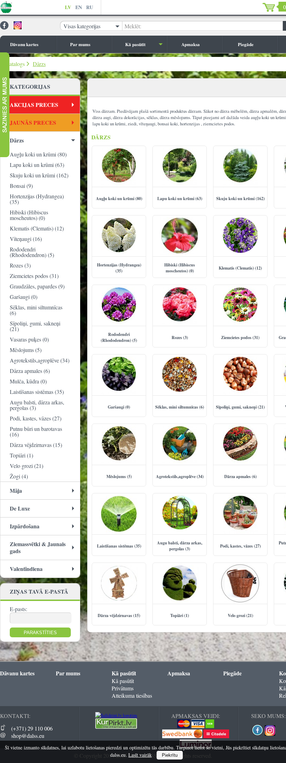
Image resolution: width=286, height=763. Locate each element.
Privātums (123, 688)
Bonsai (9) (21, 185)
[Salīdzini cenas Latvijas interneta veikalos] (116, 727)
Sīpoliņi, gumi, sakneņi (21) (35, 326)
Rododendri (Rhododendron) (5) (32, 251)
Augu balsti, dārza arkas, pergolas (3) (37, 404)
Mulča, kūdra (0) (28, 381)
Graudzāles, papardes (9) (37, 286)
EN (78, 7)
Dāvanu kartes (24, 44)
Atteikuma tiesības (132, 695)
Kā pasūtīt (135, 44)
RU (89, 7)
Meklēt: (133, 26)
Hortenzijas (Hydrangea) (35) (37, 198)
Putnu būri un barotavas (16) (36, 431)
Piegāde (246, 44)
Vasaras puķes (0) (29, 339)
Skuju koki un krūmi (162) (39, 175)
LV (68, 7)
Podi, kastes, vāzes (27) (35, 418)
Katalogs (15, 63)
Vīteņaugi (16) (26, 238)
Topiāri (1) (21, 455)
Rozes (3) (20, 265)
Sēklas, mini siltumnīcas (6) (36, 309)
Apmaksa (190, 44)
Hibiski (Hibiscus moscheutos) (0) (29, 214)
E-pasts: (18, 608)
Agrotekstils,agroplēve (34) (39, 360)
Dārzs (39, 63)
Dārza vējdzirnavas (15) (36, 444)
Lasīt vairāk (140, 754)
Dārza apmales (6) (30, 370)
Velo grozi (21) (26, 465)
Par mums (80, 44)
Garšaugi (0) (23, 296)
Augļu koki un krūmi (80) (38, 154)
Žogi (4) (19, 476)
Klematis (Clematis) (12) (37, 228)
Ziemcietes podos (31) (34, 275)
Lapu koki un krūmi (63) (37, 164)
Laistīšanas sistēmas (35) (37, 391)
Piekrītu (170, 755)
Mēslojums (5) (26, 349)
